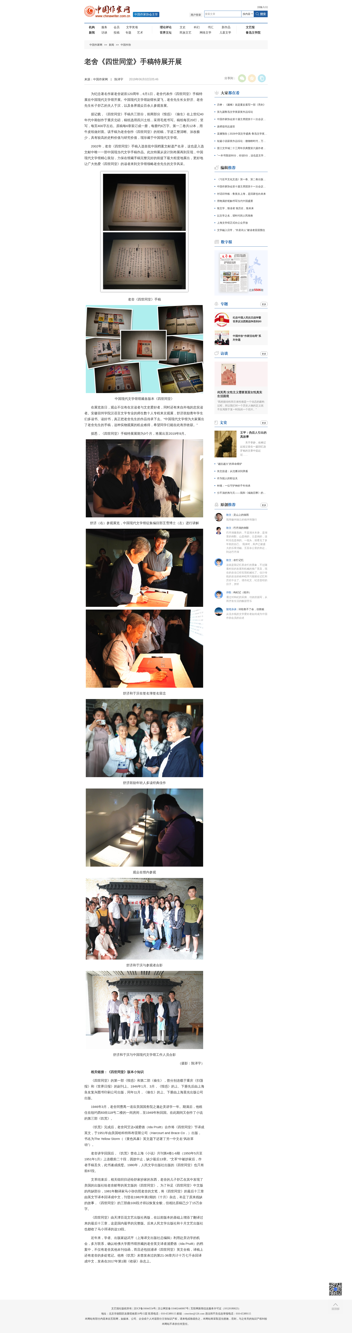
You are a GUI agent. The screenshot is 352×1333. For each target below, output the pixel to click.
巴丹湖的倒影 (241, 528)
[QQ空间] (252, 78)
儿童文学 (225, 32)
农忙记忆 (238, 560)
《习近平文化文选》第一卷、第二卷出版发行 (242, 179)
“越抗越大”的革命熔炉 (229, 463)
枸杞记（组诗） (242, 592)
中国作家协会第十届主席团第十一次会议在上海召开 (242, 119)
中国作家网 (95, 44)
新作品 (226, 27)
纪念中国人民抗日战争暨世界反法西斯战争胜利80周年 (247, 319)
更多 (264, 304)
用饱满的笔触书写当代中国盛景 (235, 200)
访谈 (104, 32)
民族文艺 (185, 32)
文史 (183, 27)
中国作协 (126, 44)
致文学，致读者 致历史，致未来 (235, 208)
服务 (104, 27)
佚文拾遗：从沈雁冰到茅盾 (232, 471)
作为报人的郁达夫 (227, 478)
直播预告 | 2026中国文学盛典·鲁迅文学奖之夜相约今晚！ (242, 133)
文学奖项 (132, 27)
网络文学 (205, 32)
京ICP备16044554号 (145, 1308)
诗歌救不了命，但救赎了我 (254, 609)
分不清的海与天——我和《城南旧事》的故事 (242, 492)
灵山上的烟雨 (241, 515)
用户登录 (196, 15)
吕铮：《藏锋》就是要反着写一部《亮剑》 (241, 104)
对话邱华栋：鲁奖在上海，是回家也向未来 (241, 193)
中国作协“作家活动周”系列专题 (247, 337)
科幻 (197, 27)
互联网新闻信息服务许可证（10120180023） (216, 1308)
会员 (117, 27)
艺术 (140, 32)
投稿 (117, 32)
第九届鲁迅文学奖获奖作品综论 (235, 111)
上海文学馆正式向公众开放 (232, 222)
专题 (128, 32)
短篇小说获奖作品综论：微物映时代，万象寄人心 (242, 141)
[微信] (242, 78)
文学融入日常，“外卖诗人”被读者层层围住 (241, 230)
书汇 (211, 27)
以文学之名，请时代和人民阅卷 (235, 215)
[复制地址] (262, 78)
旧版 (262, 7)
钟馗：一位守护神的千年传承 (233, 485)
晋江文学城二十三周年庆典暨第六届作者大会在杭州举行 (242, 148)
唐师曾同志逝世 (226, 126)
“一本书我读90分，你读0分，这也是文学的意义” (242, 155)
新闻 (111, 44)
